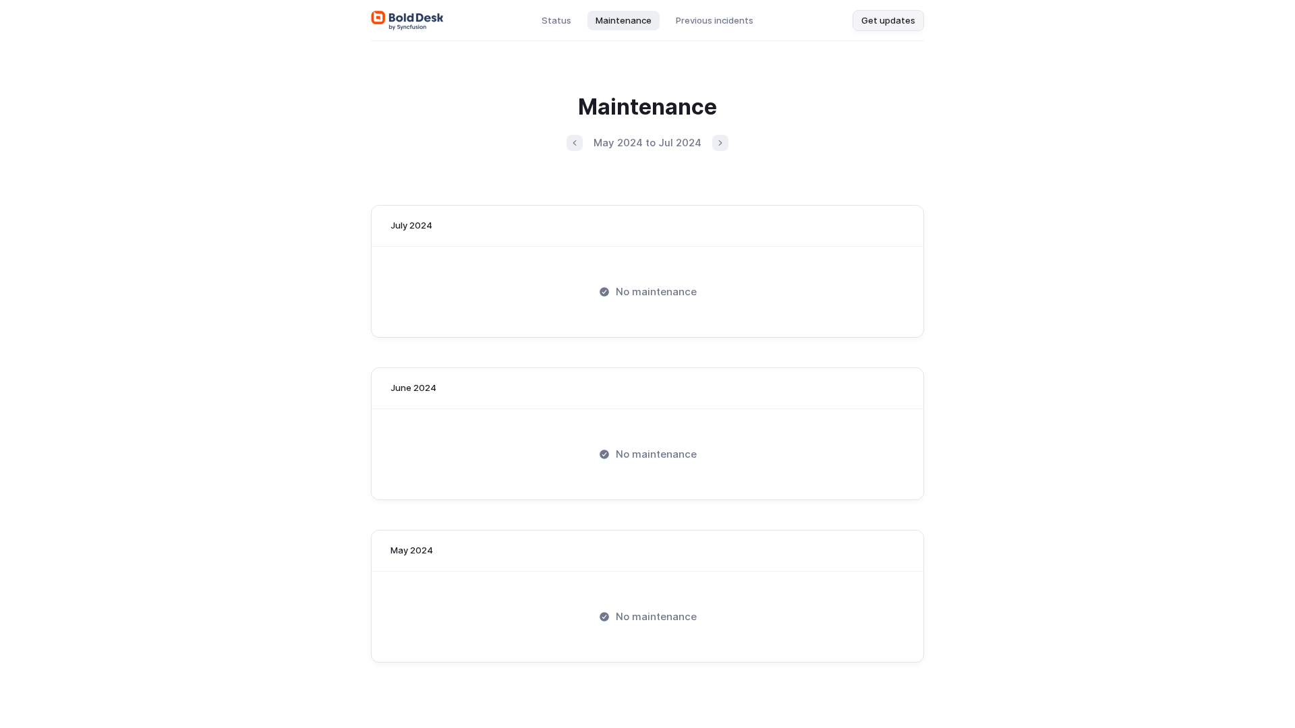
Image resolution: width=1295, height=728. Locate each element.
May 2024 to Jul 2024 (647, 142)
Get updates (888, 20)
